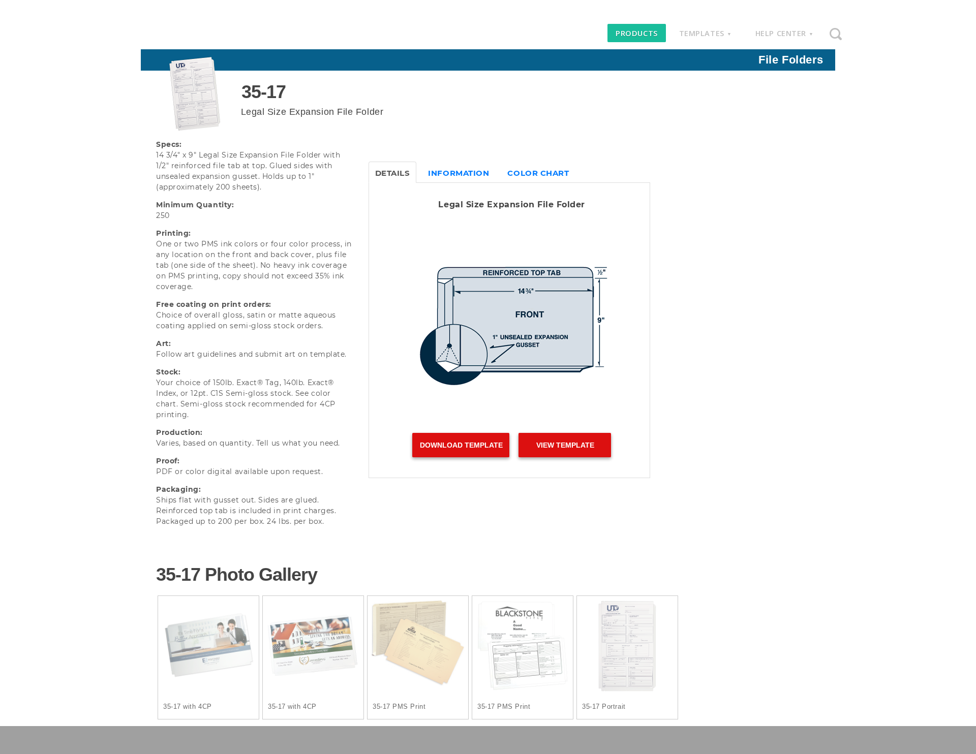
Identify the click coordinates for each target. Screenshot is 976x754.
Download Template (461, 445)
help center (784, 33)
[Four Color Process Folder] (208, 648)
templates (705, 33)
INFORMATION (458, 173)
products (636, 33)
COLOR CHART (538, 173)
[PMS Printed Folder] (418, 648)
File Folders (791, 59)
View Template (565, 445)
